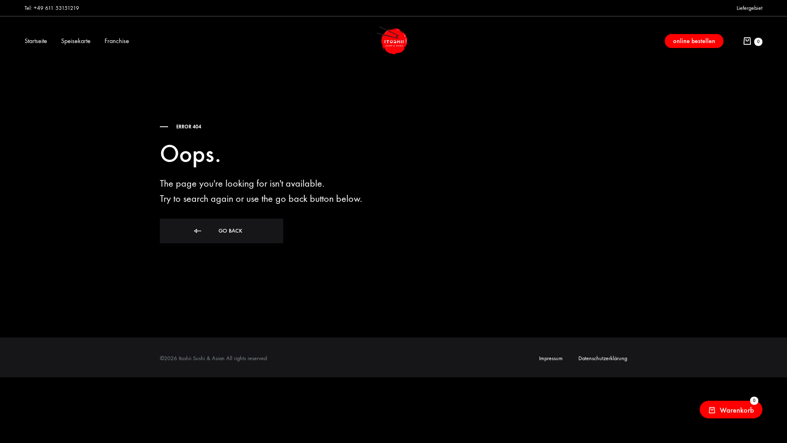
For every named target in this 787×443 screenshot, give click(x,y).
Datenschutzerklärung (602, 358)
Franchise (117, 41)
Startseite (36, 41)
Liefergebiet (749, 8)
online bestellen (694, 41)
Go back (229, 230)
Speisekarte (76, 41)
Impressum (551, 358)
